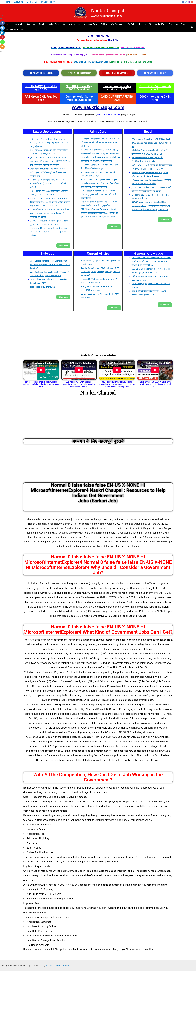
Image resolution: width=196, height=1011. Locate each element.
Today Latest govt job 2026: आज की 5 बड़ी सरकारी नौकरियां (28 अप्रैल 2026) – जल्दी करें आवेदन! (48, 183)
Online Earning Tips (163, 24)
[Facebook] (182, 2)
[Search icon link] (192, 26)
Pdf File (104, 24)
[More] (2, 46)
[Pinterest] (2, 37)
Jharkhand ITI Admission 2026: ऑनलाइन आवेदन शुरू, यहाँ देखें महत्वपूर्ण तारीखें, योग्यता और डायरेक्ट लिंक (48, 172)
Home (7, 2)
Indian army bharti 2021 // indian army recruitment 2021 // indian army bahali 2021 (155, 384)
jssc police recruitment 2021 (43, 287)
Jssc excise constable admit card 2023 (117, 88)
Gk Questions (117, 24)
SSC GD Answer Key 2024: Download (79, 88)
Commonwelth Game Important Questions (79, 98)
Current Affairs (90, 24)
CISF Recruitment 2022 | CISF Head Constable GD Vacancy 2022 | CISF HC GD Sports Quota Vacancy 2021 (117, 384)
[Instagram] (189, 2)
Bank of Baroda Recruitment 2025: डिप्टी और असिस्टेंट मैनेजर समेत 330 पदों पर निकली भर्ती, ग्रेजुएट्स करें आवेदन (50, 213)
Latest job (18, 24)
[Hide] (1, 51)
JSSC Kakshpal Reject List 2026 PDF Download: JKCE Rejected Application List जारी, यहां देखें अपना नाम (151, 143)
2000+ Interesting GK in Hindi (155, 98)
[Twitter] (186, 2)
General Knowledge (71, 24)
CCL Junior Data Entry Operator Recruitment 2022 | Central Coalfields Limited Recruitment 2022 (79, 384)
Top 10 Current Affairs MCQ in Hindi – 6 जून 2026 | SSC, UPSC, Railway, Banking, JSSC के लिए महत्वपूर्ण (100, 272)
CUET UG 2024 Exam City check (155, 88)
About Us (18, 2)
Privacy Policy (48, 2)
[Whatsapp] (2, 42)
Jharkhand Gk (145, 24)
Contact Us (32, 2)
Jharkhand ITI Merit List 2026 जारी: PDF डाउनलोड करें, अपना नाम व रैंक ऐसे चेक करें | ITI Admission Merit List (100, 142)
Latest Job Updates (47, 132)
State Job (30, 24)
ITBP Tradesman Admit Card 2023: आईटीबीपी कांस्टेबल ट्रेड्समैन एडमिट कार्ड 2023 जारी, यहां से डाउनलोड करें (98, 194)
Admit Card (54, 24)
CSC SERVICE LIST (14, 29)
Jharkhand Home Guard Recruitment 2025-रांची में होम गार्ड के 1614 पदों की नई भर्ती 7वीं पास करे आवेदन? (50, 232)
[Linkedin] (2, 32)
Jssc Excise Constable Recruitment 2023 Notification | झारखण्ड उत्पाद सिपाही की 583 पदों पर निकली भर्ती (50, 265)
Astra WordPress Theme (57, 965)
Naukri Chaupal (107, 10)
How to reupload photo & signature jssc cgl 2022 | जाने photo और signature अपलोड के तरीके (41, 384)
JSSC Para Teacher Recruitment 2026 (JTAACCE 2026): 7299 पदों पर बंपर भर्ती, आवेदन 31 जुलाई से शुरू (50, 143)
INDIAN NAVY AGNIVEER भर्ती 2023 (41, 88)
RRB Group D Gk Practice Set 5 (41, 98)
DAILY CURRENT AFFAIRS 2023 (117, 98)
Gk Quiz (131, 24)
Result (148, 132)
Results (42, 24)
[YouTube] (192, 2)
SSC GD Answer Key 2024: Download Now (149, 202)
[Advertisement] (98, 332)
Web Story (180, 24)
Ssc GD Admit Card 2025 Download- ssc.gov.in (100, 179)
